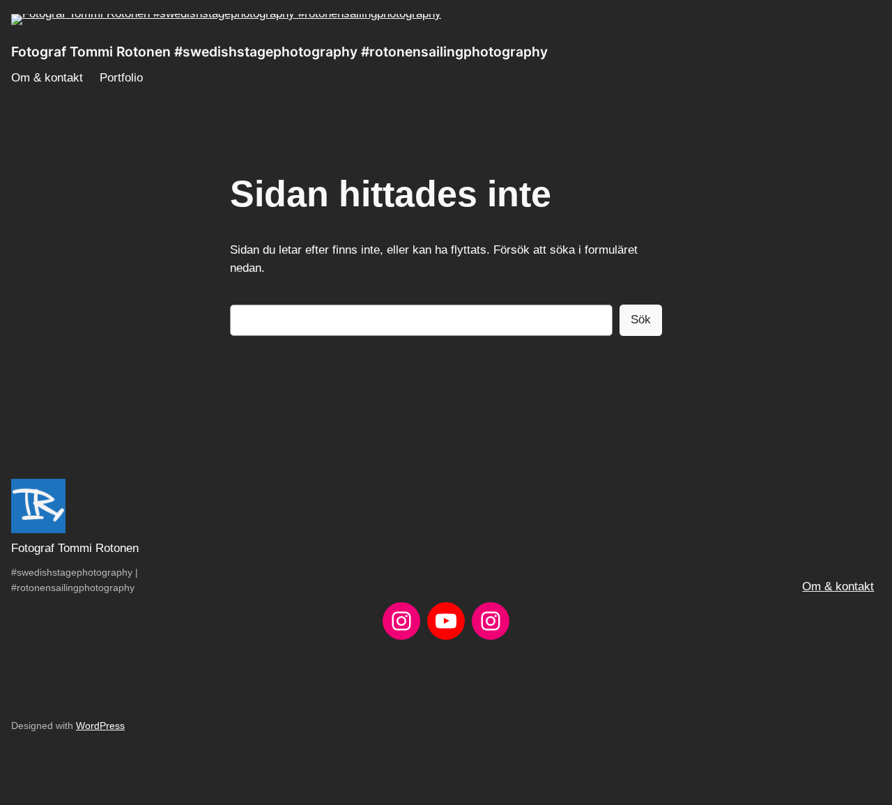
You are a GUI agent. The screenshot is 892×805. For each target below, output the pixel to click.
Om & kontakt (838, 586)
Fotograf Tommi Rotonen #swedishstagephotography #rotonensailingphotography (279, 51)
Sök (641, 319)
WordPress (100, 725)
